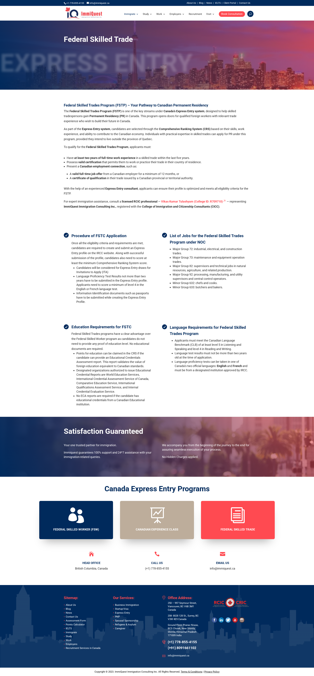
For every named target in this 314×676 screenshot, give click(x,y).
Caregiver (120, 628)
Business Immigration (127, 605)
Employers (175, 14)
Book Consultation (232, 14)
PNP (117, 617)
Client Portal (230, 3)
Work (159, 14)
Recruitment (195, 14)
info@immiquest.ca (178, 655)
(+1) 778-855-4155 (182, 642)
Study (146, 14)
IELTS (218, 3)
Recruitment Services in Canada (83, 648)
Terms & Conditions (191, 671)
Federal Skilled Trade (238, 529)
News (209, 3)
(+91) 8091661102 (182, 648)
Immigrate (129, 14)
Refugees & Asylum (125, 624)
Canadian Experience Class (157, 529)
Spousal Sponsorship (126, 620)
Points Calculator (75, 624)
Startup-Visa (121, 609)
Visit (208, 14)
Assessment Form (76, 620)
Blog (201, 3)
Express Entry (122, 613)
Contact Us (244, 3)
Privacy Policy (211, 671)
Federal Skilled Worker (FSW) (76, 529)
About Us (191, 3)
